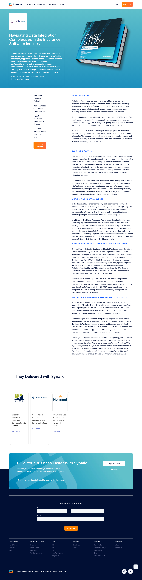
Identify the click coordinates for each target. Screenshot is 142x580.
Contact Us (114, 470)
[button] (31, 4)
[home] (16, 4)
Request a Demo (40, 145)
